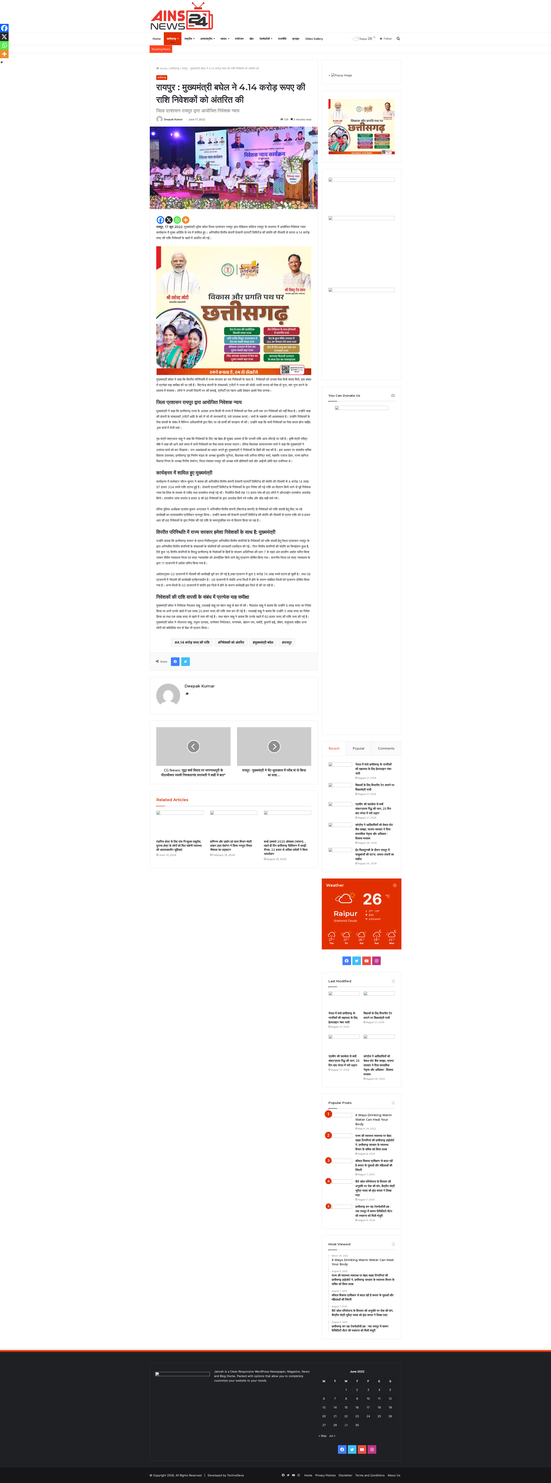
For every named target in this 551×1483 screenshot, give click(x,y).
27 (324, 1425)
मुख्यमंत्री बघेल (264, 642)
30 (357, 1425)
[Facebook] (160, 220)
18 (379, 1407)
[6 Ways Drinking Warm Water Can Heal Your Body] (340, 1121)
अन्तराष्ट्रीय (206, 38)
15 (346, 1407)
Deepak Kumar (173, 119)
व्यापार (224, 38)
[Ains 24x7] (182, 16)
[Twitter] (185, 661)
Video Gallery (314, 38)
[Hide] (1, 62)
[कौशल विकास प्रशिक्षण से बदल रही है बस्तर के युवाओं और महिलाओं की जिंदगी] (340, 1167)
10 (368, 1398)
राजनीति (282, 38)
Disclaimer (345, 1475)
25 (379, 1416)
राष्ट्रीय (188, 38)
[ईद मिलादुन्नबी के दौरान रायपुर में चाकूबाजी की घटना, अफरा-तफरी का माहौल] (340, 856)
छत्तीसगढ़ (171, 38)
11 (379, 1398)
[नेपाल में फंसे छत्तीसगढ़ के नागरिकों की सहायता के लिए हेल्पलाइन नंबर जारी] (340, 770)
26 (390, 1416)
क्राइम (295, 38)
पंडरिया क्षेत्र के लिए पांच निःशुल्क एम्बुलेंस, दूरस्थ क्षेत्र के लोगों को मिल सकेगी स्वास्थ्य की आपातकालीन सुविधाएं (179, 846)
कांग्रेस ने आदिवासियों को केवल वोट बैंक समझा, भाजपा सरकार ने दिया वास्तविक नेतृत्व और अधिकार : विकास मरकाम (379, 1065)
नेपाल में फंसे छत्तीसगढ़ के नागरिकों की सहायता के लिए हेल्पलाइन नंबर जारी (373, 768)
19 (390, 1407)
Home (157, 38)
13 (323, 1407)
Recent (334, 748)
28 (335, 1425)
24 (368, 1416)
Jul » (332, 1435)
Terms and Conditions (370, 1475)
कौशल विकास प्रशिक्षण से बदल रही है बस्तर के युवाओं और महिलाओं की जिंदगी (374, 1165)
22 (346, 1416)
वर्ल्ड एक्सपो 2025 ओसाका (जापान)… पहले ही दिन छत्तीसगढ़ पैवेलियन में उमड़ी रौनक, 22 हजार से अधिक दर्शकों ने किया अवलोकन (286, 848)
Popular (359, 748)
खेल (251, 38)
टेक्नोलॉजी (265, 38)
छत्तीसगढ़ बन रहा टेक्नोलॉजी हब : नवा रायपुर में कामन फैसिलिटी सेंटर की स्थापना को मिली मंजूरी (373, 1211)
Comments (386, 748)
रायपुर (288, 642)
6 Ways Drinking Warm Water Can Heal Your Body (373, 1119)
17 (368, 1407)
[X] (169, 220)
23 (357, 1416)
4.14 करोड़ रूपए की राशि (193, 642)
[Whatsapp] (177, 220)
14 (335, 1407)
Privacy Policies (325, 1475)
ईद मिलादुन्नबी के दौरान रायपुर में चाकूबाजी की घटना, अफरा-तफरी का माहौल (374, 854)
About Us (394, 1475)
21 (335, 1416)
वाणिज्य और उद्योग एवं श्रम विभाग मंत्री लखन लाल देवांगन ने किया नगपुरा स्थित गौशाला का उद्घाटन (231, 846)
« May (323, 1435)
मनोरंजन (239, 38)
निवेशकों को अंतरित (232, 642)
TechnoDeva (235, 1475)
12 (390, 1398)
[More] (185, 220)
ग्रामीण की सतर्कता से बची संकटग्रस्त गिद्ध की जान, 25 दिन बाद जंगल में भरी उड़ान (373, 808)
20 (324, 1416)
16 (357, 1407)
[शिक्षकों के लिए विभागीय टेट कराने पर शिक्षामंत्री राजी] (340, 791)
